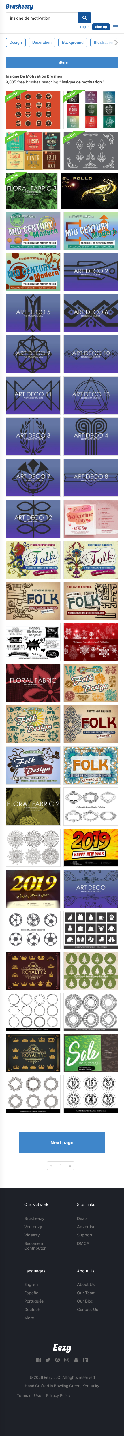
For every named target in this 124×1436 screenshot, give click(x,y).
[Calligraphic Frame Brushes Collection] (90, 806)
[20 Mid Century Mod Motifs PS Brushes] (33, 231)
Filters (62, 62)
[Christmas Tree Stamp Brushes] (90, 971)
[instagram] (66, 1360)
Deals (82, 1218)
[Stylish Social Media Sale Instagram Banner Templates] (90, 1053)
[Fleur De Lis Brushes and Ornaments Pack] (90, 151)
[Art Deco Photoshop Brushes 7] (33, 478)
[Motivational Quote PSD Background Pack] (90, 110)
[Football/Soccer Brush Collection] (33, 930)
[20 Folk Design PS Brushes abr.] (33, 601)
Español (31, 1292)
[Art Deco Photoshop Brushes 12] (33, 519)
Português (34, 1301)
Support (84, 1234)
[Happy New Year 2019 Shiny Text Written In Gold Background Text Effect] (33, 889)
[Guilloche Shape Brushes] (33, 1094)
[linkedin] (85, 1360)
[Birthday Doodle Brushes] (33, 642)
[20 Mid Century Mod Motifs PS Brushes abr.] (90, 231)
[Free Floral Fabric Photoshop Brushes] (33, 683)
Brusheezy (34, 1218)
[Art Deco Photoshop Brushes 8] (90, 478)
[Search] (84, 17)
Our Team (86, 1292)
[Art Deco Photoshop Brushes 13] (90, 395)
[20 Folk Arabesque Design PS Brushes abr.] (90, 765)
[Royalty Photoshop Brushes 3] (33, 1053)
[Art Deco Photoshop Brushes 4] (90, 436)
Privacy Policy (58, 1395)
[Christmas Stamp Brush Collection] (90, 930)
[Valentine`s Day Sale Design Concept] (90, 519)
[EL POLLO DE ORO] (89, 191)
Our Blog (85, 1301)
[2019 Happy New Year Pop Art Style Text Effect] (90, 848)
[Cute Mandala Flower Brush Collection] (33, 848)
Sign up (101, 27)
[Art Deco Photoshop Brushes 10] (90, 354)
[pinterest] (57, 1360)
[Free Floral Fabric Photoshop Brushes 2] (33, 806)
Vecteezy (33, 1226)
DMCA (83, 1243)
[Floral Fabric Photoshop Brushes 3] (32, 191)
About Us (86, 1284)
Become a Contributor (35, 1246)
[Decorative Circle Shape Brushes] (33, 1012)
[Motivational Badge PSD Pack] (33, 110)
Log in (84, 27)
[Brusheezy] (19, 7)
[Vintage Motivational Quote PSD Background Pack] (33, 151)
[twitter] (47, 1360)
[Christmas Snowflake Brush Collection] (90, 642)
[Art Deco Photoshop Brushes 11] (33, 395)
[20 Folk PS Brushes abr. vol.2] (33, 724)
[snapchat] (76, 1360)
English (31, 1284)
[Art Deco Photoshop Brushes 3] (33, 436)
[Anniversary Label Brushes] (90, 1094)
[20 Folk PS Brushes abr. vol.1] (90, 683)
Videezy (32, 1234)
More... (30, 1317)
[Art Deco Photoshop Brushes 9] (33, 354)
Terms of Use (29, 1395)
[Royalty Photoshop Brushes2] (33, 971)
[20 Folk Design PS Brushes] (33, 560)
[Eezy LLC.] (62, 1348)
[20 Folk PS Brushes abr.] (33, 765)
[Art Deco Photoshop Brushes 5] (33, 313)
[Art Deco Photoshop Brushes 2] (90, 272)
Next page (62, 1142)
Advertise (86, 1226)
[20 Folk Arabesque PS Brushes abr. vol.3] (90, 724)
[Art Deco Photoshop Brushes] (90, 889)
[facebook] (38, 1360)
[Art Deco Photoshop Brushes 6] (90, 313)
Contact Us (87, 1309)
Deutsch (32, 1309)
